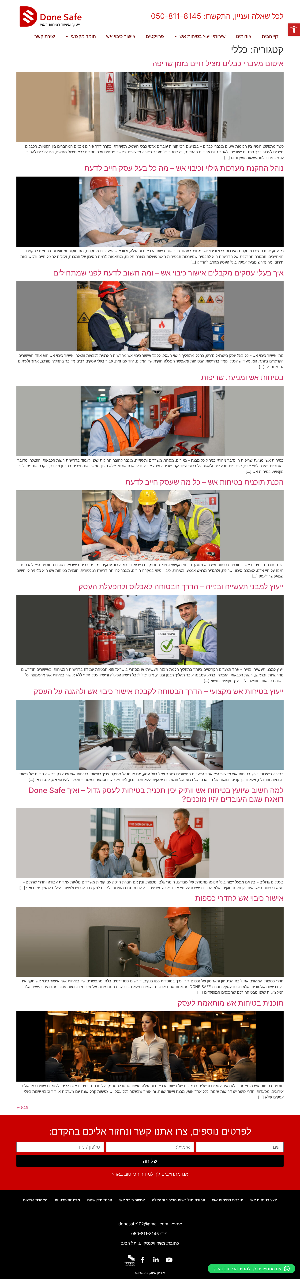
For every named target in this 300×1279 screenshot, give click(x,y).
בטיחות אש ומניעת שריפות (242, 377)
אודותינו (243, 36)
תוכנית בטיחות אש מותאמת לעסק (231, 1002)
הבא (22, 1107)
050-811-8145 (145, 1233)
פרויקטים (155, 36)
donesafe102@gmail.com (143, 1223)
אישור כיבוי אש (120, 36)
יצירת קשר (44, 36)
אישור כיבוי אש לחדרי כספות (239, 898)
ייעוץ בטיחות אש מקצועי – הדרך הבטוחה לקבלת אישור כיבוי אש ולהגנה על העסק (159, 691)
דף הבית (270, 36)
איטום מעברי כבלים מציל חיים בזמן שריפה (218, 63)
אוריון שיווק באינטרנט (150, 1273)
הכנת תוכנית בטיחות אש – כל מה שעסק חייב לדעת (204, 482)
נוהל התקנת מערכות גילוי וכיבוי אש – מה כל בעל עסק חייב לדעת (184, 168)
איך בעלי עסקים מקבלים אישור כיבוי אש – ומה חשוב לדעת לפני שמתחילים (168, 272)
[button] (294, 29)
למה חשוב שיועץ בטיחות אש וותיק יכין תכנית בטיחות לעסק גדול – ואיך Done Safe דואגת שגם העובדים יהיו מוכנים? (156, 795)
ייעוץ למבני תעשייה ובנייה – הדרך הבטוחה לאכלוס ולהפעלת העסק (181, 586)
